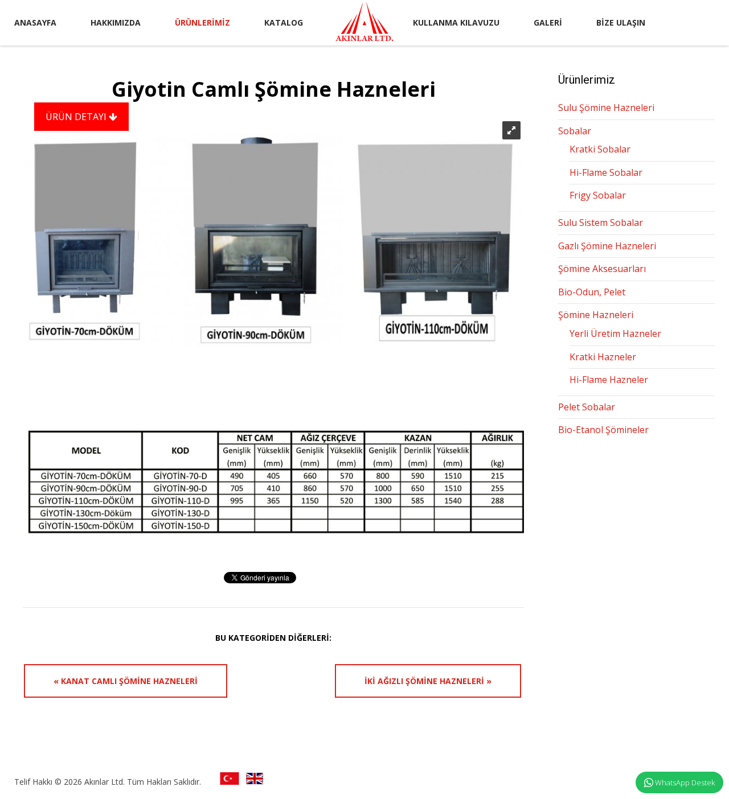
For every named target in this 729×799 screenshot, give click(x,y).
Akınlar (364, 22)
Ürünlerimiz (202, 22)
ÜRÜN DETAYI (77, 116)
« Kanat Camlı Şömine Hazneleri (126, 681)
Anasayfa (35, 22)
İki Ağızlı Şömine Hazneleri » (428, 681)
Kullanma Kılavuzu (456, 22)
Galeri (548, 22)
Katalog (283, 22)
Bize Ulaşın (620, 22)
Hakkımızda (116, 22)
